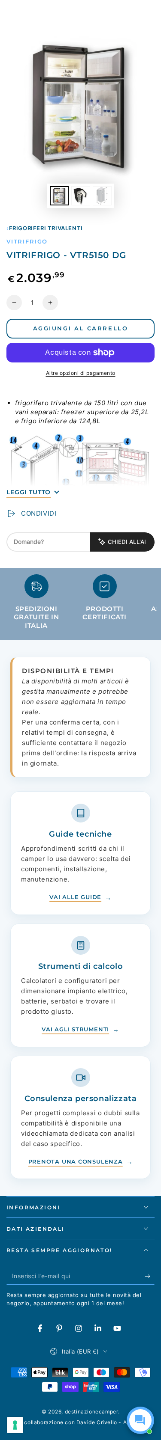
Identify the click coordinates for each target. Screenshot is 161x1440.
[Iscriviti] (150, 1276)
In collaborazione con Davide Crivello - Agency (80, 1422)
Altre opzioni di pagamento (80, 373)
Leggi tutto (28, 492)
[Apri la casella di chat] (140, 1420)
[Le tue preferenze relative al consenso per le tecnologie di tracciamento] (15, 1425)
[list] (80, 605)
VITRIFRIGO (27, 241)
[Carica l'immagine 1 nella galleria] (59, 195)
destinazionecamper (91, 1411)
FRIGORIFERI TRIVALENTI (46, 228)
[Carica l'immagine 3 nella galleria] (102, 195)
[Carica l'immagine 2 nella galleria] (80, 195)
